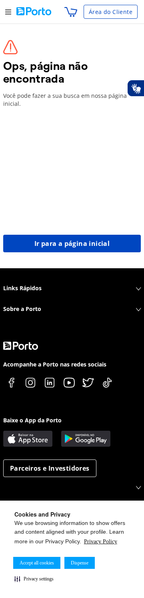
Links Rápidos (22, 288)
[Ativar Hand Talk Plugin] (135, 88)
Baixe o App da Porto (32, 420)
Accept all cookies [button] (37, 563)
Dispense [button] (79, 563)
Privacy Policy (100, 542)
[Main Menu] (8, 12)
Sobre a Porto (22, 309)
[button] (34, 578)
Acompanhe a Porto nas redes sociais (54, 364)
